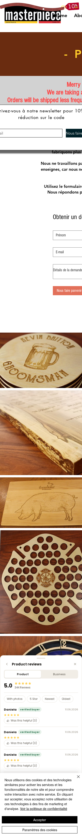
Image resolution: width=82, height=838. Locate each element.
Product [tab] (23, 674)
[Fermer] (75, 779)
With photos (15, 699)
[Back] (7, 664)
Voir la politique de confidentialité (43, 808)
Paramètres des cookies (39, 830)
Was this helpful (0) (24, 720)
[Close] (75, 664)
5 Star (34, 699)
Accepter (39, 819)
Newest (49, 699)
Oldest (66, 699)
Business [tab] (59, 674)
